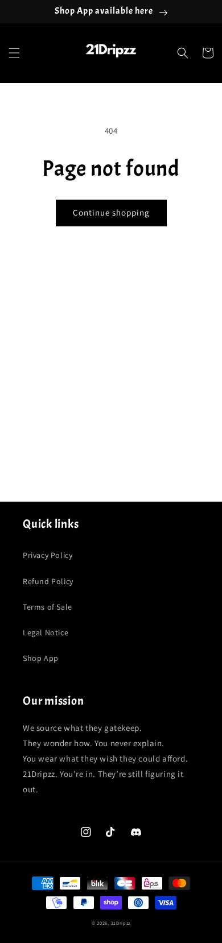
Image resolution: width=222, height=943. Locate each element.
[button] (14, 52)
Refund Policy (48, 581)
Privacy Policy (47, 555)
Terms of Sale (47, 607)
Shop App (41, 658)
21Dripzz (121, 923)
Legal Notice (45, 632)
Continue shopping (111, 212)
